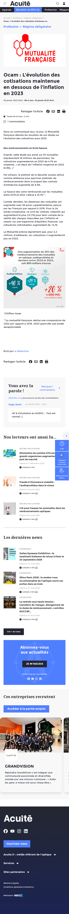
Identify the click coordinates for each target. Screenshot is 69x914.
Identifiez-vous (15, 398)
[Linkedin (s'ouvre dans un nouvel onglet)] (40, 678)
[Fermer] (66, 435)
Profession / (18, 18)
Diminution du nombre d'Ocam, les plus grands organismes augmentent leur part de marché (42, 456)
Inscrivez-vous (17, 843)
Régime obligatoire (29, 448)
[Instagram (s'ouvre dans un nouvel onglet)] (36, 678)
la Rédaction (21, 351)
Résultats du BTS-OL (28, 9)
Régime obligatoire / (34, 18)
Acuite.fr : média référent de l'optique (27, 854)
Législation (25, 597)
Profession (51, 9)
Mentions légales (11, 883)
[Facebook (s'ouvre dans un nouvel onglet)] (28, 678)
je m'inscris (34, 663)
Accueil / (8, 18)
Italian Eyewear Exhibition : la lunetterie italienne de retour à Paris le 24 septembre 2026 (41, 556)
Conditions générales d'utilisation (19, 887)
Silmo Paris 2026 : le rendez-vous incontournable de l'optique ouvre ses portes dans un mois (41, 580)
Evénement (25, 549)
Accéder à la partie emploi (26, 708)
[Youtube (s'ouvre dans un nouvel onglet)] (32, 678)
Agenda (6, 9)
